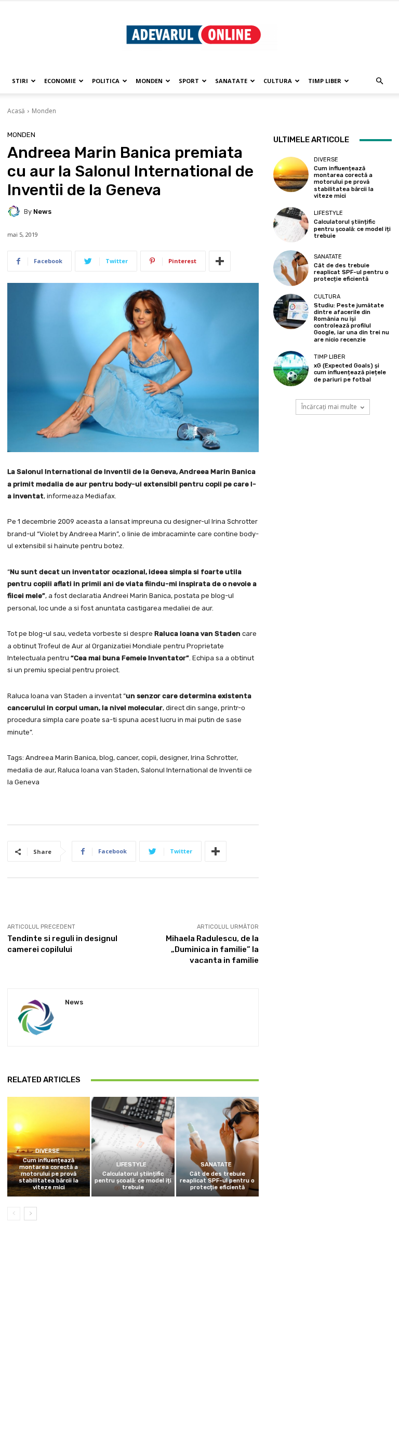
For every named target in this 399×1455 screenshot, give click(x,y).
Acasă (16, 110)
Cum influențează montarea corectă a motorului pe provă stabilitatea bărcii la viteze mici (48, 1174)
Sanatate (231, 81)
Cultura (277, 81)
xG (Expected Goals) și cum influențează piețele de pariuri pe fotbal (350, 372)
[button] (379, 81)
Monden (149, 81)
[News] (15, 211)
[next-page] (30, 1213)
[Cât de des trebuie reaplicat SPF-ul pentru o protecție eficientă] (217, 1146)
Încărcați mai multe (329, 406)
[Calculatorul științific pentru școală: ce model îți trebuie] (132, 1146)
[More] (220, 261)
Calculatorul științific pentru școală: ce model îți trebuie (133, 1181)
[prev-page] (13, 1213)
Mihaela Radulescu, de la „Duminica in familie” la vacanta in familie (212, 949)
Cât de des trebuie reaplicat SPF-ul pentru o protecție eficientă (217, 1181)
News (42, 211)
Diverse (47, 1151)
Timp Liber (324, 81)
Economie (60, 81)
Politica (105, 81)
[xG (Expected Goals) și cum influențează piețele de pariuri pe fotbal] (291, 368)
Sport (189, 81)
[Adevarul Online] (199, 35)
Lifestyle (131, 1164)
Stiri (20, 81)
